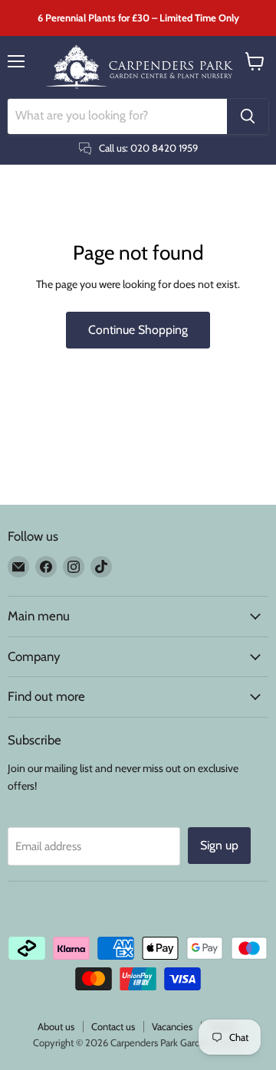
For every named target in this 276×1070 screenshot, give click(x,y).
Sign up (219, 845)
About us (56, 1026)
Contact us (113, 1026)
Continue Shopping (138, 329)
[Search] (247, 116)
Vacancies (172, 1026)
